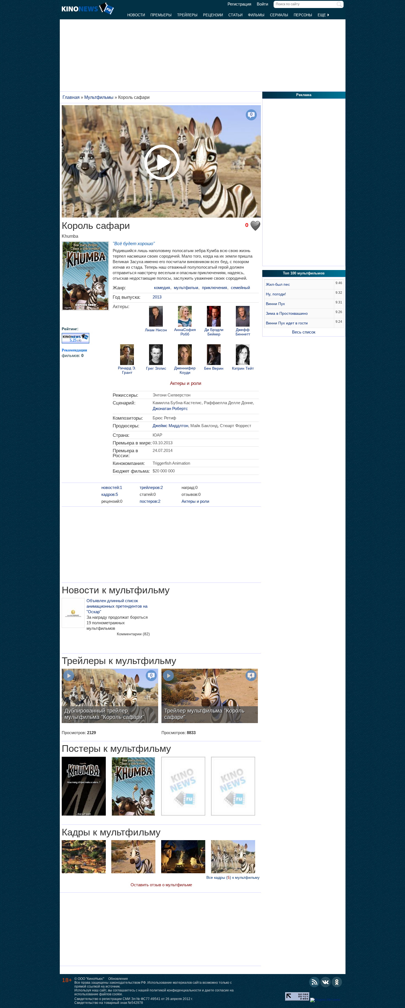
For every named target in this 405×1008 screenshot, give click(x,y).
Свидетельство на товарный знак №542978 (108, 1003)
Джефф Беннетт (243, 332)
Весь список (303, 332)
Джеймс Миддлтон (170, 425)
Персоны (303, 15)
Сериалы (279, 15)
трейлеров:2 (151, 487)
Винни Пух (275, 303)
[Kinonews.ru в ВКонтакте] (325, 982)
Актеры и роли (185, 383)
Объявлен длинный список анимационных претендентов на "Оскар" (117, 606)
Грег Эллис (156, 368)
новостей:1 (111, 487)
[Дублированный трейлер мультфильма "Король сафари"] (110, 696)
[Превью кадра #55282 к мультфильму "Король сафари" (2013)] (84, 857)
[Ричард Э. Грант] (127, 355)
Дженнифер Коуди (185, 370)
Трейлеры (187, 15)
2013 (157, 297)
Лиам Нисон (156, 330)
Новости (136, 15)
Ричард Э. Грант (127, 370)
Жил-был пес (278, 284)
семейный (240, 287)
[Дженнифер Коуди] (185, 355)
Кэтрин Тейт (243, 368)
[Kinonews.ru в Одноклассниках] (337, 982)
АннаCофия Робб (185, 332)
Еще (322, 15)
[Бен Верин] (214, 355)
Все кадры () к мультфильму (233, 877)
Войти (262, 4)
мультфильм (186, 287)
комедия (162, 287)
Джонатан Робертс (170, 408)
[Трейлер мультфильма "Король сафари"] (209, 696)
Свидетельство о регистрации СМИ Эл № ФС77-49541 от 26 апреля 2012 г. (133, 999)
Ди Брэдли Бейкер (213, 332)
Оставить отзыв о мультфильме (161, 884)
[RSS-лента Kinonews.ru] (314, 982)
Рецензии (213, 15)
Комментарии (133, 634)
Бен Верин (213, 368)
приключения (214, 287)
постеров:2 (150, 501)
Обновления (118, 979)
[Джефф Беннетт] (243, 317)
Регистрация (239, 4)
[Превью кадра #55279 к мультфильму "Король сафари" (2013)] (233, 857)
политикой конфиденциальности (175, 990)
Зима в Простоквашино (287, 313)
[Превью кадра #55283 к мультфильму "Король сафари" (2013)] (133, 857)
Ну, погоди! (276, 294)
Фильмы (256, 15)
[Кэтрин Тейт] (243, 355)
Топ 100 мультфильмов (304, 273)
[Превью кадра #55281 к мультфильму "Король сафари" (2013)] (183, 857)
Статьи (235, 15)
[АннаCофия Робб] (185, 317)
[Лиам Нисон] (156, 317)
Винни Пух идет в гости (287, 323)
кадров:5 (109, 494)
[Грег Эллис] (156, 355)
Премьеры (161, 15)
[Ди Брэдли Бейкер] (214, 317)
